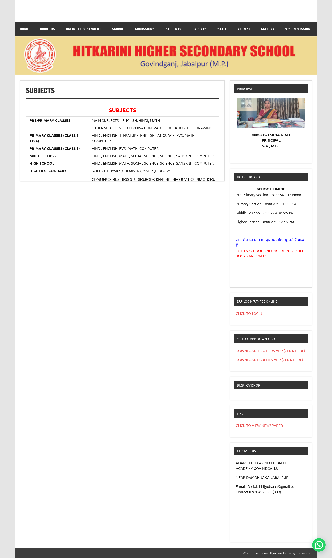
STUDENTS (173, 28)
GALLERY (267, 28)
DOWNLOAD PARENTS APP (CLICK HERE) (269, 359)
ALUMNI (244, 28)
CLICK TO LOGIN (249, 313)
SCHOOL (118, 28)
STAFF (222, 28)
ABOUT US (47, 28)
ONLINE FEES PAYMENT (83, 28)
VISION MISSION (297, 28)
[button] (319, 545)
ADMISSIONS (144, 28)
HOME (24, 28)
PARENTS (199, 28)
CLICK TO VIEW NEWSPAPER (259, 425)
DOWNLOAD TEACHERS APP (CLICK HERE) (270, 350)
